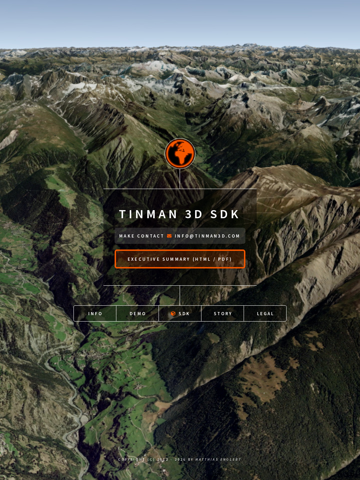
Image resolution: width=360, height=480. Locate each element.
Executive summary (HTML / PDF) (180, 259)
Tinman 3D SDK (180, 214)
